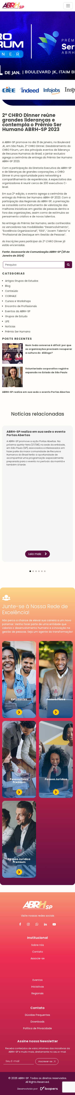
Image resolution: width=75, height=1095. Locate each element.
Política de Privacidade (37, 1028)
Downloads (37, 1021)
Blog (7, 286)
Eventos (38, 980)
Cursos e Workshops (18, 301)
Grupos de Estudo (16, 316)
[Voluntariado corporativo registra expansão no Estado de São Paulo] (12, 377)
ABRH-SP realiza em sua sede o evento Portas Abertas (36, 392)
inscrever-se (45, 1061)
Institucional (37, 938)
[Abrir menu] (68, 5)
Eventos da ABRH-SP (17, 311)
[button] (30, 568)
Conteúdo (11, 291)
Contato (37, 952)
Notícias (10, 326)
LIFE (7, 321)
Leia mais (35, 554)
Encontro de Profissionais (21, 306)
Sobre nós (37, 945)
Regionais (37, 993)
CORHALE (10, 296)
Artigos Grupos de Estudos (21, 281)
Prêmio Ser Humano (17, 331)
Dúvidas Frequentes (37, 1015)
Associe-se (38, 958)
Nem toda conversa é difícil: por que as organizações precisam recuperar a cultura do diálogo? (48, 349)
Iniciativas (37, 986)
